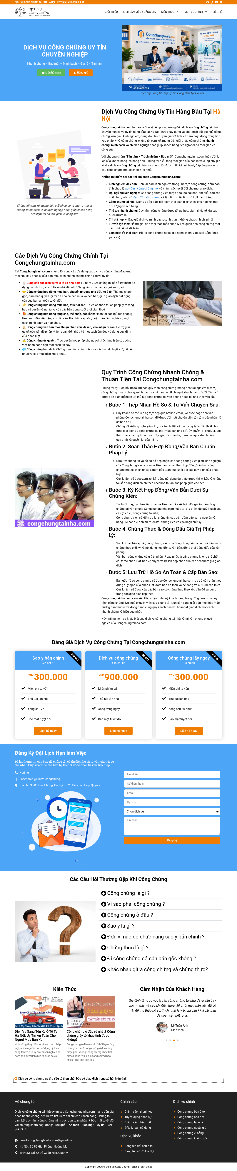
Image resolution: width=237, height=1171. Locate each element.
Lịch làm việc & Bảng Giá (139, 11)
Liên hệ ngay (48, 731)
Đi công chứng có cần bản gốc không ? (151, 958)
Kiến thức (167, 11)
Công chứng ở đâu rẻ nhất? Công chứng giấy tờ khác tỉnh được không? (91, 1035)
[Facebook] (207, 2)
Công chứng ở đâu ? (130, 915)
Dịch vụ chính (193, 11)
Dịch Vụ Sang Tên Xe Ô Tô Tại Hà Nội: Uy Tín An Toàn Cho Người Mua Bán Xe (37, 1035)
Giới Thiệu (111, 11)
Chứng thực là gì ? (127, 948)
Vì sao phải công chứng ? (136, 904)
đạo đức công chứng (146, 197)
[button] (160, 893)
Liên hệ (217, 11)
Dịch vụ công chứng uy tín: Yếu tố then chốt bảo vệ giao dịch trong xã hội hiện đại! (72, 1078)
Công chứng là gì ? (128, 893)
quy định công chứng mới (141, 188)
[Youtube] (221, 2)
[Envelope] (216, 2)
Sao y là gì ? (120, 926)
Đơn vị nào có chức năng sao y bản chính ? (155, 937)
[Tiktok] (212, 2)
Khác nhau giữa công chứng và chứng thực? (157, 969)
